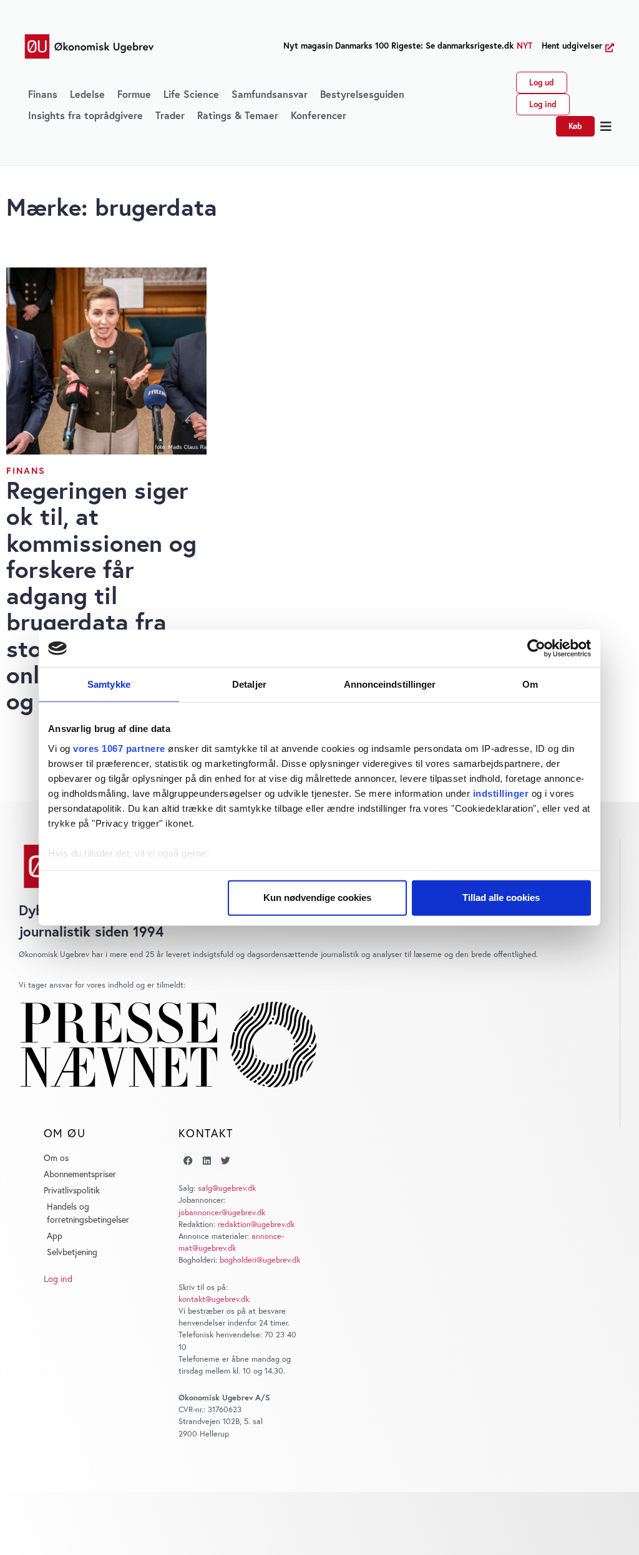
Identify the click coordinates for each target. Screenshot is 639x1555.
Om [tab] (530, 684)
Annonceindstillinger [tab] (390, 684)
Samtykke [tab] (108, 684)
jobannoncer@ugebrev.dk (221, 1212)
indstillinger (501, 792)
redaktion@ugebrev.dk (256, 1224)
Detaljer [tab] (249, 684)
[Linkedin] (206, 1160)
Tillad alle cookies (501, 897)
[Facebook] (187, 1160)
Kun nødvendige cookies (317, 897)
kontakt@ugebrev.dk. (214, 1299)
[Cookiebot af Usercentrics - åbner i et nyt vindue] (536, 648)
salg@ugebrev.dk (227, 1188)
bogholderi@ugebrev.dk (260, 1259)
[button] (606, 126)
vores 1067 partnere (119, 748)
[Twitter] (225, 1160)
